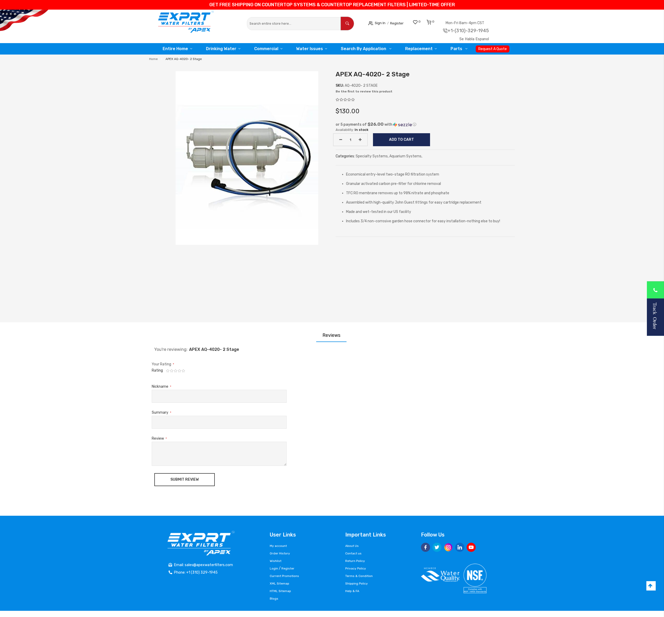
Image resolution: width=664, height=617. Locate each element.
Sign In (381, 22)
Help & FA (352, 591)
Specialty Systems (372, 156)
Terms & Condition (359, 576)
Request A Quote (494, 49)
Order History (280, 553)
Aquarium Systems (405, 156)
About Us (352, 546)
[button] (425, 124)
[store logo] (189, 23)
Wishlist (275, 561)
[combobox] (294, 23)
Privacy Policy (355, 568)
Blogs (274, 598)
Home (153, 59)
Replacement (418, 48)
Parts (457, 48)
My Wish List (425, 21)
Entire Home (174, 48)
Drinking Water (220, 48)
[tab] (331, 335)
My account (278, 546)
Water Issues (310, 48)
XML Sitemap (279, 583)
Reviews (331, 335)
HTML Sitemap (280, 591)
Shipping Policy (356, 583)
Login (274, 568)
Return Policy (355, 561)
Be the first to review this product (364, 91)
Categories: (346, 156)
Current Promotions (284, 576)
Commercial (266, 48)
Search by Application (364, 48)
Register (401, 23)
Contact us (353, 553)
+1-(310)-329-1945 (474, 30)
